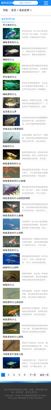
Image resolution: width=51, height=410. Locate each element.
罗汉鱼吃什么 (9, 25)
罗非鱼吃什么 (9, 77)
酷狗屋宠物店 (32, 395)
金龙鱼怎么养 (9, 111)
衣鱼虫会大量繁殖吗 (13, 129)
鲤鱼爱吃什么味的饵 (13, 302)
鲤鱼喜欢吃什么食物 (13, 215)
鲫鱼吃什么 (8, 59)
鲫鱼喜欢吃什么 (11, 42)
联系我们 (39, 398)
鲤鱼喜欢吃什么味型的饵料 (16, 198)
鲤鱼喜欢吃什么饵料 (13, 233)
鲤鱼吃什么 (8, 285)
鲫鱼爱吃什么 (9, 94)
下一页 (32, 375)
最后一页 (44, 375)
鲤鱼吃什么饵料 (11, 267)
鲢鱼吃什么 (8, 146)
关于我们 (30, 398)
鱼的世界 (24, 10)
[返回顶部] (48, 366)
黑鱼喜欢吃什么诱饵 (13, 337)
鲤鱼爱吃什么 (9, 319)
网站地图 (22, 398)
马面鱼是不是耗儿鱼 (13, 354)
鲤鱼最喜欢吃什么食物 (14, 181)
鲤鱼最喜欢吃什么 (12, 163)
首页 (13, 10)
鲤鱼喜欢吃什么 (11, 250)
